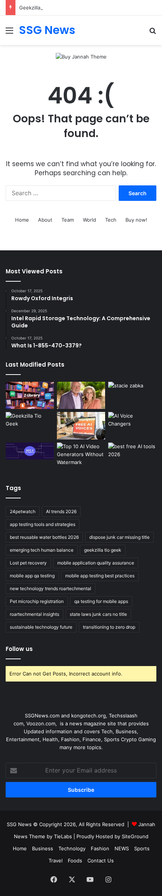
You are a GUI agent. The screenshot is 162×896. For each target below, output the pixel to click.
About (45, 220)
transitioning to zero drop (109, 627)
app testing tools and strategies (42, 524)
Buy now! (136, 220)
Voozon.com (40, 723)
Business (42, 848)
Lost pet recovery (28, 563)
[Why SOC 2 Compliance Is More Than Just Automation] (30, 451)
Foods (75, 860)
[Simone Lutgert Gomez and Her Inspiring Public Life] (81, 395)
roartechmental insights (34, 614)
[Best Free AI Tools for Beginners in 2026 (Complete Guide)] (132, 456)
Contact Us (100, 860)
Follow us (19, 649)
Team (67, 220)
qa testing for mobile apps (101, 601)
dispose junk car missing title (119, 537)
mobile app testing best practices (99, 575)
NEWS (122, 848)
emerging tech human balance (41, 550)
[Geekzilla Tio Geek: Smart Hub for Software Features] (30, 425)
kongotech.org (88, 715)
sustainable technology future (41, 627)
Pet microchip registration (37, 601)
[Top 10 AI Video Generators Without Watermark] (81, 456)
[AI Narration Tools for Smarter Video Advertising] (81, 425)
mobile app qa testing (32, 575)
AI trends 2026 (61, 511)
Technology (72, 848)
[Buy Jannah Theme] (81, 56)
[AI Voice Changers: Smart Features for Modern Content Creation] (132, 425)
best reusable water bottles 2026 (44, 537)
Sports (142, 848)
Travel (56, 860)
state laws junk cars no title (98, 614)
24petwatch (22, 511)
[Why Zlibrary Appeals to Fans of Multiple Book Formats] (30, 395)
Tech (110, 220)
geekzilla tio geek (102, 550)
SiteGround (135, 836)
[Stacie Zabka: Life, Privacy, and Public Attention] (132, 395)
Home (22, 220)
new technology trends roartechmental (50, 588)
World (89, 220)
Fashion (100, 848)
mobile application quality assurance (95, 563)
